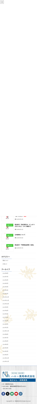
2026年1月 (5, 293)
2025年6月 (5, 310)
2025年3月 (5, 320)
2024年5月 (5, 344)
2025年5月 (5, 314)
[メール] (12, 394)
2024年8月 (5, 334)
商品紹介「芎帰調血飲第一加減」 (25, 245)
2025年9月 (5, 307)
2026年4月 (5, 286)
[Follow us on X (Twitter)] (7, 394)
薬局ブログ (5, 260)
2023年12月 (6, 358)
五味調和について (20, 234)
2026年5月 (5, 283)
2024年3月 (5, 351)
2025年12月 (6, 297)
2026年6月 (5, 280)
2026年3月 (5, 290)
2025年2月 (5, 324)
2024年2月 (5, 354)
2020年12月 (6, 361)
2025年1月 (5, 327)
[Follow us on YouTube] (16, 394)
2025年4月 (5, 317)
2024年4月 (5, 348)
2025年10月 (6, 303)
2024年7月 (5, 337)
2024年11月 (6, 331)
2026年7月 (5, 276)
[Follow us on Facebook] (3, 394)
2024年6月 (5, 341)
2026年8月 (5, 273)
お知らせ (5, 264)
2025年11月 (6, 300)
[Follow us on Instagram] (20, 394)
